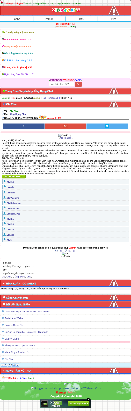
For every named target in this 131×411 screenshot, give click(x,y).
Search (5, 98)
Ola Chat (9, 359)
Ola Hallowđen (13, 203)
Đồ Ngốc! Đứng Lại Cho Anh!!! (20, 345)
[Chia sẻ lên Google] (65, 126)
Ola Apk (10, 235)
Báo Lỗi (36, 98)
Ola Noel (11, 193)
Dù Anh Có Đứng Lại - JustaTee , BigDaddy (26, 332)
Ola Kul (10, 224)
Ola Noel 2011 (13, 214)
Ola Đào (10, 187)
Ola (3, 276)
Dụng (22, 276)
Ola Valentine (13, 198)
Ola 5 (9, 240)
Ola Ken (10, 219)
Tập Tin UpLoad (50, 98)
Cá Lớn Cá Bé (12, 339)
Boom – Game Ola (14, 325)
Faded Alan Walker (14, 318)
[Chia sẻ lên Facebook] (23, 126)
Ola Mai (10, 182)
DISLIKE (71, 251)
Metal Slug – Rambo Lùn (17, 352)
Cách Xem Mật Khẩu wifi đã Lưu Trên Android (27, 311)
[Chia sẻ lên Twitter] (107, 126)
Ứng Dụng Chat (18, 114)
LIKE (60, 251)
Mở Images (65, 138)
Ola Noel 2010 (13, 208)
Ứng (16, 276)
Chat (8, 276)
